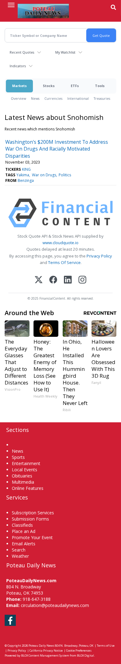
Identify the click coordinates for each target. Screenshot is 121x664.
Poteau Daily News (41, 646)
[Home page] (43, 11)
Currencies (53, 98)
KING (26, 169)
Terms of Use (105, 646)
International (78, 98)
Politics (65, 175)
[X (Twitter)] (38, 280)
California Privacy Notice (46, 651)
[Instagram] (82, 280)
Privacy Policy (99, 256)
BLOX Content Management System (45, 655)
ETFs (75, 85)
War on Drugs (44, 175)
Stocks (49, 85)
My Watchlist (65, 52)
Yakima (22, 175)
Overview (18, 98)
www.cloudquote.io (60, 242)
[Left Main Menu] (11, 5)
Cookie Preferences (79, 651)
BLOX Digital (85, 655)
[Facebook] (53, 280)
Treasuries (102, 98)
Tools (100, 85)
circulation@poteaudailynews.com (55, 605)
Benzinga (26, 180)
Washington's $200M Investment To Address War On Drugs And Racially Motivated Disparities (56, 149)
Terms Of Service (64, 262)
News (35, 98)
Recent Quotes (22, 52)
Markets (19, 85)
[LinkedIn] (67, 280)
